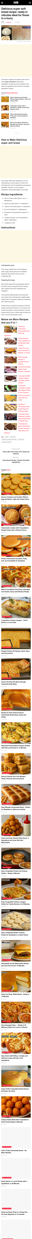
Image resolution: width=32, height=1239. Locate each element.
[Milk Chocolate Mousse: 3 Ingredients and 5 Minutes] (10, 359)
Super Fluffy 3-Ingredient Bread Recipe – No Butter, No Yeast (15, 1090)
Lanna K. (9, 22)
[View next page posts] (17, 133)
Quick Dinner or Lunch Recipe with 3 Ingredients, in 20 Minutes (14, 1182)
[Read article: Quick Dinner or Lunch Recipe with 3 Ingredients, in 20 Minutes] (16, 1168)
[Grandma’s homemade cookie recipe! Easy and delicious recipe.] (10, 407)
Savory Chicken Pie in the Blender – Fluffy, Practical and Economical (13, 777)
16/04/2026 (4, 1029)
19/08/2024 (17, 22)
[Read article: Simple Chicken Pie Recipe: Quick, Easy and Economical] (16, 638)
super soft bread (6, 442)
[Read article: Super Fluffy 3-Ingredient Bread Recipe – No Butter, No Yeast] (16, 1076)
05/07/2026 (4, 686)
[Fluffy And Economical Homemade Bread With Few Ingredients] (10, 329)
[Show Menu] (2, 2)
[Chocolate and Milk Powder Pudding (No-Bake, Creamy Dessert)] (10, 378)
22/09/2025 (13, 102)
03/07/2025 (4, 906)
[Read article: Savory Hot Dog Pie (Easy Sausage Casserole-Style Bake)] (16, 669)
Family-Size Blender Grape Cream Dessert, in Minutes (24, 369)
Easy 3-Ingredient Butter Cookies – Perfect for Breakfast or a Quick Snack (14, 933)
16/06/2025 (4, 1062)
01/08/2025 (13, 128)
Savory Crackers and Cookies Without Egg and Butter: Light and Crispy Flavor (20, 99)
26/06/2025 (4, 968)
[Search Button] (30, 2)
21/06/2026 (4, 781)
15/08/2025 (13, 119)
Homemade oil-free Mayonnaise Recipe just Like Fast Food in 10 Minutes (15, 964)
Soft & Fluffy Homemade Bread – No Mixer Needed (14, 1151)
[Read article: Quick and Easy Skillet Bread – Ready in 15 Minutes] (16, 981)
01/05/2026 (4, 812)
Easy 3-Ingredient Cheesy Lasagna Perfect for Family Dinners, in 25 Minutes (15, 903)
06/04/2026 (4, 845)
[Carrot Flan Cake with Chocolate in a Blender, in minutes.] (10, 351)
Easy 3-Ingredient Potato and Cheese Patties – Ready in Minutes (14, 872)
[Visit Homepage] (16, 2)
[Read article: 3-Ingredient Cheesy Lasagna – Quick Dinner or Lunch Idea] (16, 607)
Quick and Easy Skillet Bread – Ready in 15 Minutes (15, 995)
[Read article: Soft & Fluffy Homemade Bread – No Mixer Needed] (16, 1138)
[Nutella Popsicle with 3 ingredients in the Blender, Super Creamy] (10, 341)
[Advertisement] (16, 60)
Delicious (13, 437)
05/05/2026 (4, 655)
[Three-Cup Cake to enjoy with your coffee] (10, 398)
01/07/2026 (4, 1124)
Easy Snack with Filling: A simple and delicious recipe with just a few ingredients (14, 1058)
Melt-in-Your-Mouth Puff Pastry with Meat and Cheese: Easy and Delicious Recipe (19, 124)
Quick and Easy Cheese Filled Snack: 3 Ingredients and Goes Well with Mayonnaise (15, 840)
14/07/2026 (4, 719)
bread (6, 437)
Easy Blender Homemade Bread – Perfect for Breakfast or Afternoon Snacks (15, 808)
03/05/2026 (4, 1216)
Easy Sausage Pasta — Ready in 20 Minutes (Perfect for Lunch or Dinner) (14, 1026)
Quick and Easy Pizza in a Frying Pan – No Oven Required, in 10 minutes (15, 1213)
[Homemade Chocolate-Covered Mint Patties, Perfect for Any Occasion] (10, 388)
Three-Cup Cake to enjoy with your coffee (24, 397)
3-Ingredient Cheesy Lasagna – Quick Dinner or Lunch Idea (14, 621)
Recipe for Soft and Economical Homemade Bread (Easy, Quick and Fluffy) (13, 715)
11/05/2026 (4, 1093)
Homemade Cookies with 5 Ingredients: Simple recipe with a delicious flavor (19, 107)
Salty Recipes (7, 493)
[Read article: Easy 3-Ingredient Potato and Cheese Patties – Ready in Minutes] (16, 858)
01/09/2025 (13, 111)
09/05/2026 (4, 1155)
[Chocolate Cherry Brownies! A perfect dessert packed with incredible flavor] (10, 416)
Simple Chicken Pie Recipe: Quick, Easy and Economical (15, 652)
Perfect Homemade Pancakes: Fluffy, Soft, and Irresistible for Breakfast (19, 115)
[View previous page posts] (14, 133)
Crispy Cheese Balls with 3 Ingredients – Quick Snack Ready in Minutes (15, 1120)
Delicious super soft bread (9, 439)
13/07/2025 (4, 750)
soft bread (21, 439)
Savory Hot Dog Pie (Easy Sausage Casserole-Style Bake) (13, 683)
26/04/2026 (4, 1186)
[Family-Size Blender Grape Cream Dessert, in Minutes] (10, 369)
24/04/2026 (4, 999)
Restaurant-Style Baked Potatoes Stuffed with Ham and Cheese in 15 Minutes (15, 746)
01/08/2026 (4, 624)
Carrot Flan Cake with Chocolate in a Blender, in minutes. (24, 350)
